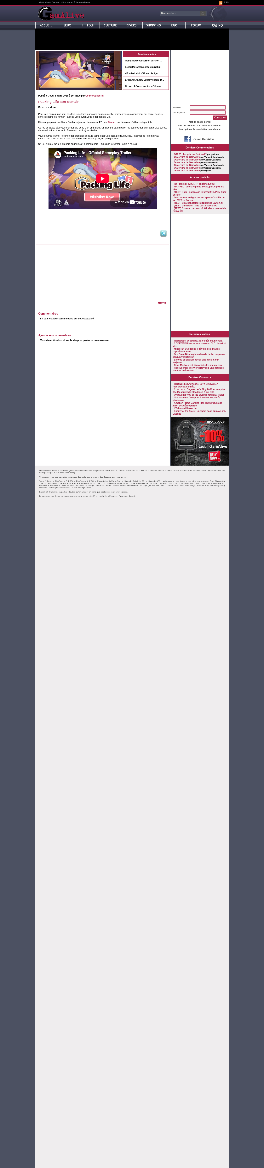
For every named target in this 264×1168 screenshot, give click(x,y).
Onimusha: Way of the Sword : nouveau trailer (199, 394)
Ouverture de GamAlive (187, 157)
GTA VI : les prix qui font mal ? (190, 154)
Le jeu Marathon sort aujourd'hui (142, 67)
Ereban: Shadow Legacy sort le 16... (144, 79)
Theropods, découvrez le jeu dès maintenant (198, 340)
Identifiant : (178, 107)
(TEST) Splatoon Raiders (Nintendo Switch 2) (198, 203)
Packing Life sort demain (58, 102)
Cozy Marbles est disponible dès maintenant (198, 365)
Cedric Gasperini (94, 95)
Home (162, 302)
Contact (56, 2)
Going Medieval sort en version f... (143, 60)
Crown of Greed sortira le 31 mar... (144, 86)
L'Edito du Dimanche (185, 408)
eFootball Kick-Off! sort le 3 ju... (142, 73)
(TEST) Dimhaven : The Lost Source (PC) (196, 205)
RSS (226, 2)
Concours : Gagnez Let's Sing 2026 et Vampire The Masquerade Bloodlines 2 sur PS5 (199, 390)
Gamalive (44, 2)
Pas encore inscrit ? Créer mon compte (199, 125)
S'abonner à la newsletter (76, 2)
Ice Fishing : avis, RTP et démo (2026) (194, 184)
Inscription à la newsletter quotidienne (200, 129)
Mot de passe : (180, 112)
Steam (111, 122)
